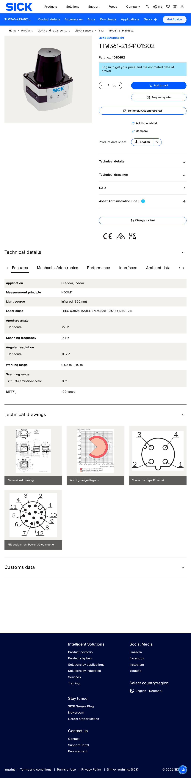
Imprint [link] (10, 769)
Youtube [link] (136, 671)
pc (114, 85)
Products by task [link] (80, 658)
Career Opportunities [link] (83, 719)
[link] (19, 7)
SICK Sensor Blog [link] (81, 706)
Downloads (108, 19)
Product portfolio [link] (80, 652)
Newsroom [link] (76, 712)
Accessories (74, 19)
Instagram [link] (137, 664)
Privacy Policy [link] (91, 769)
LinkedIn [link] (136, 652)
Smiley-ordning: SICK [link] (122, 769)
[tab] (20, 268)
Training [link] (74, 683)
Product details (49, 19)
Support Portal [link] (78, 745)
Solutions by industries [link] (84, 671)
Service (149, 19)
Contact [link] (73, 739)
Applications (130, 19)
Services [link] (74, 677)
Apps (91, 19)
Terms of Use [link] (67, 769)
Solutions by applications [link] (86, 664)
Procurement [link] (77, 751)
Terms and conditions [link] (36, 769)
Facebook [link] (137, 658)
